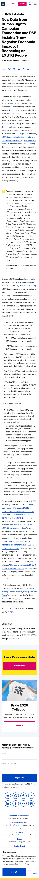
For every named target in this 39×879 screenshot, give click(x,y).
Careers (19, 832)
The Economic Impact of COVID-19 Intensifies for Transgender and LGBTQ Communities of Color (18, 544)
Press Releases (14, 14)
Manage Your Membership (19, 815)
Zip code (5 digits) (13, 764)
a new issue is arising (27, 286)
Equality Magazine (19, 822)
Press (19, 839)
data (7, 403)
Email (8, 753)
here (12, 612)
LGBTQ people (22, 134)
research (8, 127)
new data (13, 107)
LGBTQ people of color (11, 137)
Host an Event (19, 846)
